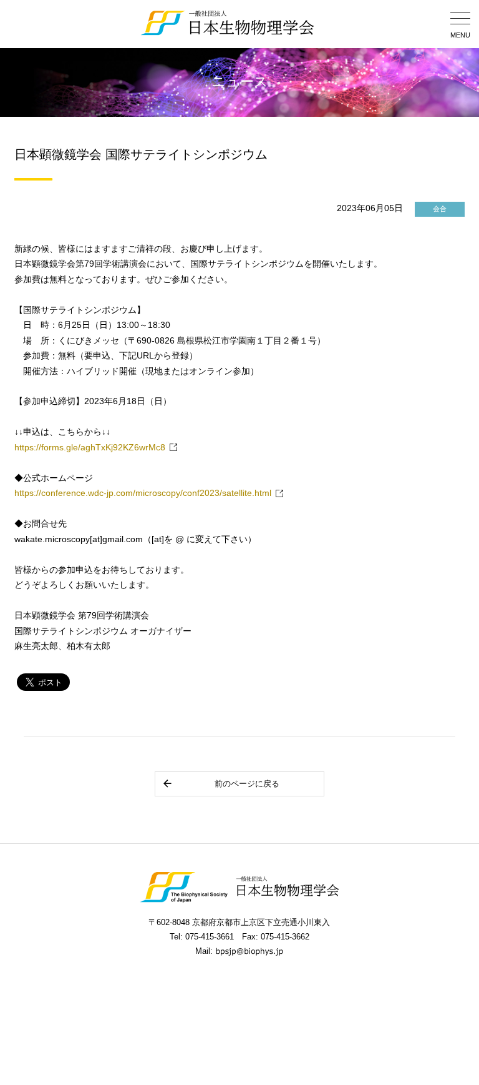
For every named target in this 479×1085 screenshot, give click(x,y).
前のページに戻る (247, 783)
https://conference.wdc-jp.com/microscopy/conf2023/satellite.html (142, 493)
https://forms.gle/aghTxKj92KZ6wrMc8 (89, 447)
